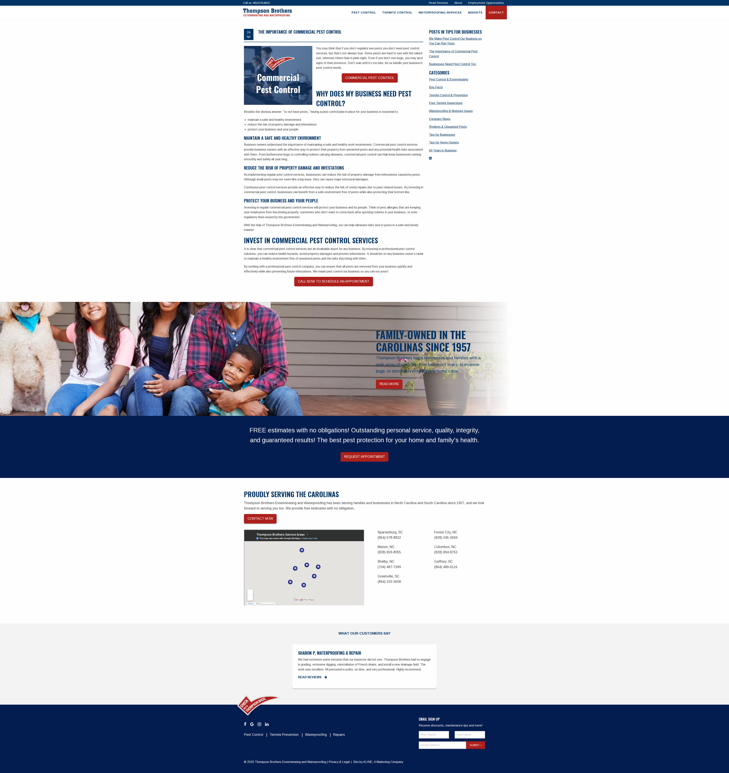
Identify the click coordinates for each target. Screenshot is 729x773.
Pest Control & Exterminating (448, 79)
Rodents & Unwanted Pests (448, 126)
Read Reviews (438, 2)
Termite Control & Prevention (448, 95)
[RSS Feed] (430, 158)
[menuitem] (363, 12)
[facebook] (245, 724)
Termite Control (397, 12)
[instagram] (259, 724)
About (458, 2)
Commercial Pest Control (369, 78)
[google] (252, 724)
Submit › (475, 745)
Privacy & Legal (339, 762)
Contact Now (260, 518)
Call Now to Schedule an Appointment (333, 281)
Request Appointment (364, 457)
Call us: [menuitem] (256, 2)
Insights (475, 12)
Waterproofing (316, 734)
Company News (439, 119)
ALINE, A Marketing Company (383, 762)
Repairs (339, 734)
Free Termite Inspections (445, 103)
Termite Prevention (284, 734)
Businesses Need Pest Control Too (452, 64)
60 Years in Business (443, 150)
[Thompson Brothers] (267, 12)
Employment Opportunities (486, 2)
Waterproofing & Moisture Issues (451, 111)
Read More (389, 384)
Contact (496, 12)
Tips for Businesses (442, 134)
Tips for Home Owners (444, 142)
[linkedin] (267, 724)
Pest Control (364, 12)
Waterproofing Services (440, 12)
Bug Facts (436, 87)
